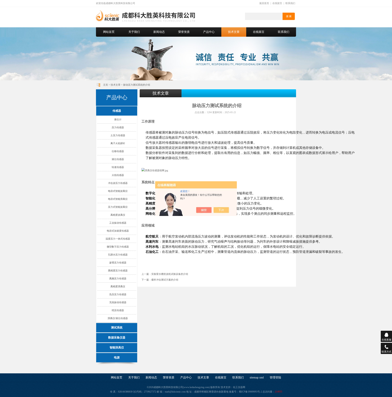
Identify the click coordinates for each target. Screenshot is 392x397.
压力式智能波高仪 (118, 207)
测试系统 (116, 327)
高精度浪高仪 (117, 286)
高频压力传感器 (117, 278)
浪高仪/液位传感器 (118, 318)
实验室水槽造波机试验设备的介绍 (169, 274)
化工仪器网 (239, 387)
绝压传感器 (118, 310)
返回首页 (264, 3)
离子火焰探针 (117, 143)
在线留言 (277, 3)
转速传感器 (118, 167)
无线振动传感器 (117, 302)
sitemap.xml (257, 377)
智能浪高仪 (117, 347)
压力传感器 (118, 127)
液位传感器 (118, 159)
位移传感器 (118, 151)
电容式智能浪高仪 (118, 199)
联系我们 (290, 3)
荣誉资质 (184, 31)
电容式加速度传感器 (118, 230)
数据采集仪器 (116, 337)
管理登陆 (275, 377)
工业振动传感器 (117, 222)
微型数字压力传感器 (118, 246)
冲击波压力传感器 (118, 183)
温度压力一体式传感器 (118, 238)
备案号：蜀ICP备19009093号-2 (245, 391)
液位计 (117, 119)
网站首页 (109, 31)
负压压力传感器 (117, 294)
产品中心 (209, 31)
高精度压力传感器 (118, 270)
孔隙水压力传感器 (118, 254)
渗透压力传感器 (117, 262)
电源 (117, 357)
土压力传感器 (117, 135)
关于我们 (134, 31)
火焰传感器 (118, 175)
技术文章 (233, 31)
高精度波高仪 (117, 214)
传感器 (116, 110)
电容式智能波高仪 (118, 191)
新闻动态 (159, 31)
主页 (105, 84)
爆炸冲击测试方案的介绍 (164, 279)
